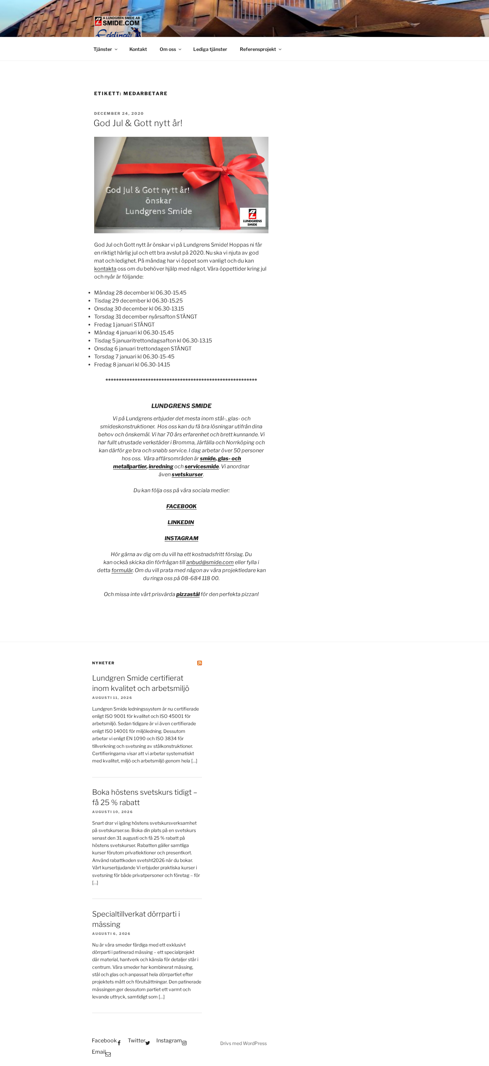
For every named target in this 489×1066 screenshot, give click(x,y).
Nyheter (103, 663)
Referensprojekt (258, 49)
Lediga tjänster (210, 49)
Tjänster (102, 49)
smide (208, 458)
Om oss (168, 49)
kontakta (105, 269)
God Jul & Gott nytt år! (137, 123)
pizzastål (188, 594)
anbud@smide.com (210, 562)
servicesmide (202, 466)
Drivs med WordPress (243, 1043)
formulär (122, 570)
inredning (161, 466)
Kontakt (138, 49)
